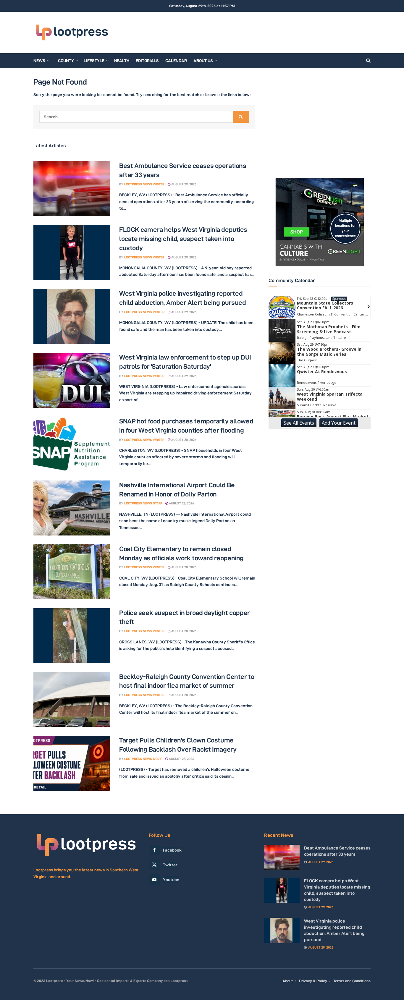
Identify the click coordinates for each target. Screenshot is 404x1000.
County (66, 60)
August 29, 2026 (183, 184)
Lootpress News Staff (143, 503)
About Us (203, 60)
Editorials (147, 60)
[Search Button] (368, 60)
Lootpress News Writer (144, 184)
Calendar (176, 60)
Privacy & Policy (313, 981)
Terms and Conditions (352, 981)
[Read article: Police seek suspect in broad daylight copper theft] (71, 635)
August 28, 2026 (183, 439)
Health (121, 60)
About (287, 981)
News (39, 60)
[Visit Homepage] (71, 32)
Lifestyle (94, 60)
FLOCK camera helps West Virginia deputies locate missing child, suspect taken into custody (183, 238)
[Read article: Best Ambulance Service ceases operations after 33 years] (71, 188)
